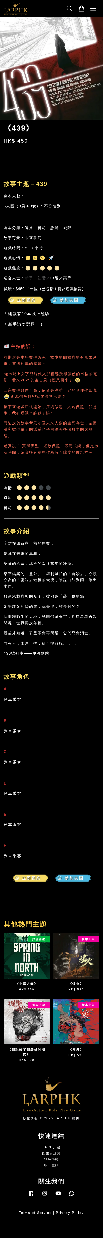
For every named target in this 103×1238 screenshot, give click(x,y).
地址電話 (51, 1165)
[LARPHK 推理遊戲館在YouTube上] (58, 1196)
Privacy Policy (70, 1213)
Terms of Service (35, 1213)
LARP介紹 (51, 1147)
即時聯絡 (51, 1159)
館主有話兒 (51, 1153)
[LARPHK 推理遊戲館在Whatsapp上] (71, 1196)
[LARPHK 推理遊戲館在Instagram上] (44, 1196)
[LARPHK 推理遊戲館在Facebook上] (31, 1196)
